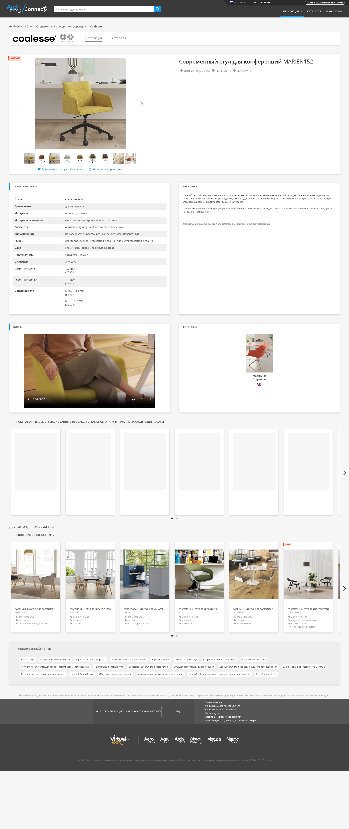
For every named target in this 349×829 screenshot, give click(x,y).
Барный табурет (160, 659)
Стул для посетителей (254, 659)
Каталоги (314, 11)
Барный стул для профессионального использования (248, 666)
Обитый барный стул (186, 659)
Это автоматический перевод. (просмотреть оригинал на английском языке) (226, 223)
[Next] (142, 104)
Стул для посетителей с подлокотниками (43, 674)
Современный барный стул (55, 659)
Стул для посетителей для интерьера (194, 666)
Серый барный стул (266, 674)
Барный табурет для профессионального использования (219, 674)
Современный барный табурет (219, 659)
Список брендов (213, 702)
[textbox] (104, 9)
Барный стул (28, 659)
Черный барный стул (82, 674)
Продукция (291, 11)
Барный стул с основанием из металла (304, 666)
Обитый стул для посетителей (115, 674)
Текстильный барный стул (109, 666)
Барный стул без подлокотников (128, 659)
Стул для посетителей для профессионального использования (55, 666)
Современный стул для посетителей (148, 666)
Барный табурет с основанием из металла (160, 674)
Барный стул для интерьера (91, 659)
